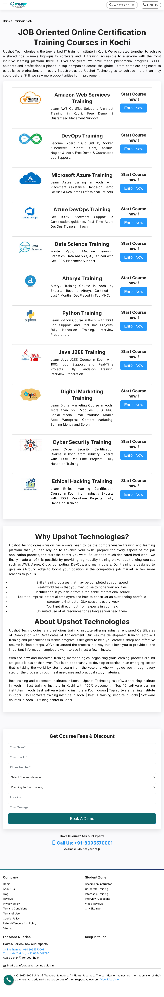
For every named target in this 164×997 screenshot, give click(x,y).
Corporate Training (96, 888)
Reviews (8, 898)
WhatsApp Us (124, 5)
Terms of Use (11, 913)
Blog (5, 893)
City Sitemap (93, 908)
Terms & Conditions (15, 908)
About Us (9, 888)
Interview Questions (97, 898)
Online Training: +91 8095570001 (23, 949)
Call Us (152, 5)
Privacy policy (11, 903)
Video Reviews (94, 903)
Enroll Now (133, 108)
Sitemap (8, 928)
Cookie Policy (11, 918)
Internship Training (96, 893)
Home (6, 20)
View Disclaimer (110, 979)
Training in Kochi (22, 20)
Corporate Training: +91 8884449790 (26, 953)
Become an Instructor (98, 883)
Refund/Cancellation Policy (19, 923)
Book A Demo (82, 818)
